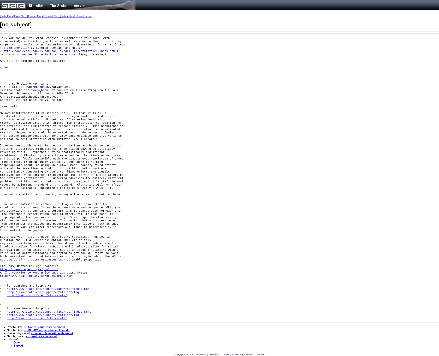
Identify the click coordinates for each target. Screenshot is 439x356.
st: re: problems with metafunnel (52, 333)
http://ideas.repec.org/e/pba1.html (29, 269)
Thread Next (51, 16)
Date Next (20, 16)
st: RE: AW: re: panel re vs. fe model (47, 330)
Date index (67, 16)
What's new (248, 355)
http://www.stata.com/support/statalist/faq (43, 292)
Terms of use (214, 355)
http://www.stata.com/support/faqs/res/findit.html (49, 288)
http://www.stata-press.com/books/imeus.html (37, 275)
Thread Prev (35, 16)
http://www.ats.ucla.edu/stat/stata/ (37, 295)
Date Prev (7, 16)
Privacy (226, 355)
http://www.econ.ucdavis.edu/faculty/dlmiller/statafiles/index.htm (59, 51)
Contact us (236, 355)
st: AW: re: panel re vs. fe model (44, 327)
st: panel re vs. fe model (41, 336)
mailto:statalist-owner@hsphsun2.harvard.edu (38, 90)
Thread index (83, 16)
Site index (261, 355)
